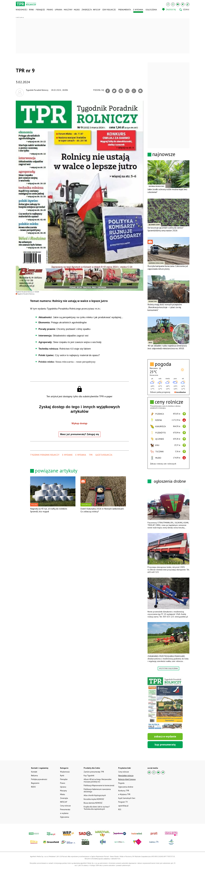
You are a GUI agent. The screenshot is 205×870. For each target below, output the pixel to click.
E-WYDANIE (67, 454)
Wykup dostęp (79, 423)
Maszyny (68, 9)
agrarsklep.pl (123, 806)
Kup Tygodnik (89, 775)
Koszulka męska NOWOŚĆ (94, 799)
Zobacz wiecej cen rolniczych (163, 463)
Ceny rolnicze (109, 9)
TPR (91, 454)
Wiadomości (21, 9)
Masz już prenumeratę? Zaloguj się (79, 434)
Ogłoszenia (151, 9)
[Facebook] (168, 4)
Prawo (50, 9)
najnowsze (163, 154)
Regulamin (35, 783)
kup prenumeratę (165, 744)
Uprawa (58, 9)
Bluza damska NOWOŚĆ (93, 803)
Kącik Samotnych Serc (126, 798)
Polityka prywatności (39, 779)
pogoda (163, 364)
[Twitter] (182, 4)
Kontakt (34, 772)
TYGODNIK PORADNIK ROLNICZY (44, 454)
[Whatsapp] (134, 91)
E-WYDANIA (80, 454)
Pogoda (121, 783)
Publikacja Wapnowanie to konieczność (99, 785)
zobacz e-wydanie (165, 736)
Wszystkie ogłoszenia (168, 668)
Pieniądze (40, 9)
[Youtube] (178, 4)
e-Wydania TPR (124, 794)
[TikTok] (187, 4)
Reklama (34, 775)
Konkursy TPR (123, 790)
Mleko (77, 9)
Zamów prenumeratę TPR (94, 772)
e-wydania (138, 9)
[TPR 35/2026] (165, 703)
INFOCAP (96, 9)
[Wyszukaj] (184, 9)
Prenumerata (124, 9)
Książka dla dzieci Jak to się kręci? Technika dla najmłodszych (97, 808)
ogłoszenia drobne (170, 481)
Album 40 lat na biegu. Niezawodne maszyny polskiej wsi (97, 780)
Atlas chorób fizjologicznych (95, 795)
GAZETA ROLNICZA (103, 454)
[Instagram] (173, 4)
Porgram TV (123, 802)
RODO (33, 787)
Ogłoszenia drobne (125, 787)
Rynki (31, 9)
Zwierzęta (86, 9)
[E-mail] (127, 91)
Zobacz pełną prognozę (160, 392)
